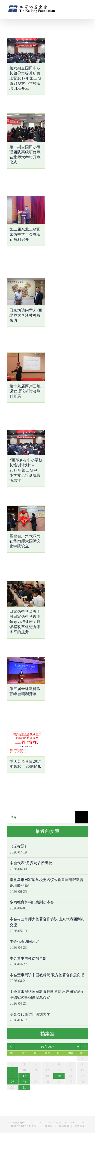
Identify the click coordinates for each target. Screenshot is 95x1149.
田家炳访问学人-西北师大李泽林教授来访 (25, 315)
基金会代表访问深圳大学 (30, 1014)
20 (59, 1076)
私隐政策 (80, 1126)
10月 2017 (47, 1046)
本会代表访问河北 (24, 941)
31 (24, 1087)
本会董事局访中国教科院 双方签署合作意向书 (47, 975)
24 (24, 1082)
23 (12, 1082)
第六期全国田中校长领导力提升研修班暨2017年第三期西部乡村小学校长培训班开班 (25, 78)
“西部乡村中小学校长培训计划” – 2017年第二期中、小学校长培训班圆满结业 (26, 470)
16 (12, 1076)
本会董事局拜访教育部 (28, 958)
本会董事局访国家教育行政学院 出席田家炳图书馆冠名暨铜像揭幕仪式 (47, 995)
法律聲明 (47, 1126)
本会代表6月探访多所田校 (31, 863)
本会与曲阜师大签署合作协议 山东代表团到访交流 (47, 922)
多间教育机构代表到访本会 (32, 902)
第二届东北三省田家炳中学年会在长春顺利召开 (25, 234)
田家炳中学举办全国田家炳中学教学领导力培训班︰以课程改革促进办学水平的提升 (25, 622)
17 (24, 1076)
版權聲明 (64, 1126)
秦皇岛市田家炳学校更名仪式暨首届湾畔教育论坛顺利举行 (46, 883)
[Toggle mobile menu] (86, 8)
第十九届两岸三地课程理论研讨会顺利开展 (25, 391)
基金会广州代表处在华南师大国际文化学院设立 (25, 541)
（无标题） (19, 846)
